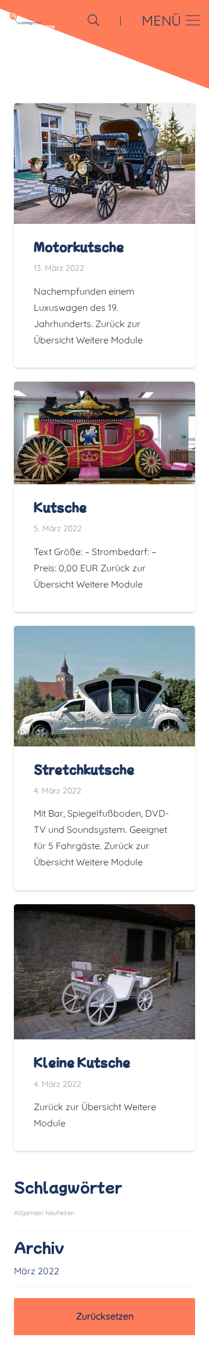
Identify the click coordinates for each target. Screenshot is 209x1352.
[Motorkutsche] (104, 111)
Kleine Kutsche (82, 1062)
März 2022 (36, 1271)
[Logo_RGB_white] (32, 20)
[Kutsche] (104, 390)
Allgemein (28, 1213)
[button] (93, 20)
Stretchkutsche (84, 769)
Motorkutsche (79, 246)
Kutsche (60, 507)
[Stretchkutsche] (104, 634)
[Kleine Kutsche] (104, 912)
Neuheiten (59, 1213)
